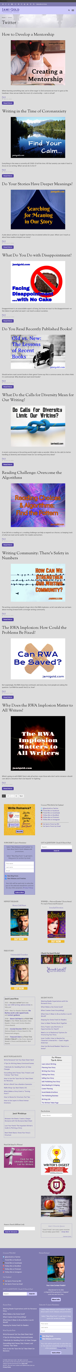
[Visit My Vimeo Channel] (30, 4)
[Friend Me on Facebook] (5, 4)
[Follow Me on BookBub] (12, 4)
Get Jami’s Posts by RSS (50, 824)
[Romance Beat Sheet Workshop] (19, 835)
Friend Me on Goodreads (51, 813)
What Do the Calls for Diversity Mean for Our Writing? (38, 397)
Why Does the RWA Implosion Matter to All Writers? (37, 708)
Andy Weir (65, 1232)
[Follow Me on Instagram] (21, 4)
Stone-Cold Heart (19, 905)
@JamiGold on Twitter (50, 808)
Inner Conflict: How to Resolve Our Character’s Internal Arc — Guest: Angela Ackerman (54, 1040)
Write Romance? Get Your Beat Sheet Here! (19, 1060)
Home (3, 17)
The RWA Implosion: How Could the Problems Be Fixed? (34, 630)
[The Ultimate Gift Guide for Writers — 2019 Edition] (19, 1167)
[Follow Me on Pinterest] (18, 4)
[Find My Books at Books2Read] (15, 4)
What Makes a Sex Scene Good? (52, 1007)
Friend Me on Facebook (50, 811)
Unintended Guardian (19, 955)
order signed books (21, 1013)
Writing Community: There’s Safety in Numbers (35, 555)
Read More (7, 103)
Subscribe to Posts (41, 4)
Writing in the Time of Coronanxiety (34, 111)
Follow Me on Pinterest (50, 817)
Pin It (4, 97)
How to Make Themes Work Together (54, 1023)
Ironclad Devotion (56, 908)
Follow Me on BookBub (50, 815)
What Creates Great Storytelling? (52, 1010)
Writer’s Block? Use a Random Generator (18, 1084)
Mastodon (3, 1)
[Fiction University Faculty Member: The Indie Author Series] (56, 1194)
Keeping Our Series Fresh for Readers (54, 1020)
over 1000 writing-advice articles (19, 1005)
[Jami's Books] (56, 963)
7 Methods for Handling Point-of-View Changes (19, 1340)
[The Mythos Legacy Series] (56, 972)
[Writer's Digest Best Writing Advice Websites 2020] (56, 1174)
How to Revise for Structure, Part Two (17, 1097)
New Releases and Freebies (16, 878)
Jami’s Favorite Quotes (56, 1226)
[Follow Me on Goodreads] (8, 4)
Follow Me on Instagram (51, 820)
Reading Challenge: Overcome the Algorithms (32, 475)
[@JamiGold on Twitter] (2, 4)
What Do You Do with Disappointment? (37, 255)
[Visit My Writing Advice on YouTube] (24, 4)
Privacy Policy (28, 888)
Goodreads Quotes (67, 1236)
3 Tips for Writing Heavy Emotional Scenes (19, 1063)
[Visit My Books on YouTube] (27, 4)
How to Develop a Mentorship (28, 35)
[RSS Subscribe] (33, 4)
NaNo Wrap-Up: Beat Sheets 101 (15, 1088)
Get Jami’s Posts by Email (51, 826)
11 (16, 796)
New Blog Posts (12, 876)
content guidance (14, 1015)
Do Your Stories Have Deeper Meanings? (37, 184)
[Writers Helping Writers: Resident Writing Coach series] (56, 1216)
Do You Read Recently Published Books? (37, 329)
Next (21, 796)
